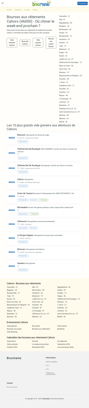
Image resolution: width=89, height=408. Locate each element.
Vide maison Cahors (38, 42)
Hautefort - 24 (64, 39)
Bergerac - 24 (64, 26)
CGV (47, 369)
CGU (47, 365)
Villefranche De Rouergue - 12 (70, 62)
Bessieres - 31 (64, 105)
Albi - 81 (62, 20)
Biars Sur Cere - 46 (66, 66)
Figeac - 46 (63, 52)
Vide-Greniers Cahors (12, 42)
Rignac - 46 (63, 95)
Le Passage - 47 (65, 99)
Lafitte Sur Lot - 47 (66, 59)
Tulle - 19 (62, 46)
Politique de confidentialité (50, 373)
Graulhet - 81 (64, 89)
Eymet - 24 (63, 56)
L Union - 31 (63, 82)
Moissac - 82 (64, 115)
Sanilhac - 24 (64, 92)
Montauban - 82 (65, 29)
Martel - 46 (63, 122)
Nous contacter (12, 387)
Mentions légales (51, 362)
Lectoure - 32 (64, 102)
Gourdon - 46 (64, 79)
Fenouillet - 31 (64, 16)
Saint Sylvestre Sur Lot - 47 (69, 112)
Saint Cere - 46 (64, 69)
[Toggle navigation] (2, 3)
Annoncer (83, 3)
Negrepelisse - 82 (65, 23)
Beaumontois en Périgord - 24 (70, 76)
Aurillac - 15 (63, 43)
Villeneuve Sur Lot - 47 (67, 109)
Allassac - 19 (64, 72)
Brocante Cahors (25, 42)
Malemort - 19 (64, 49)
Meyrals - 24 (63, 118)
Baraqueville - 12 (65, 36)
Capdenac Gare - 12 (66, 85)
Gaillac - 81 (63, 33)
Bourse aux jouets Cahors (51, 43)
